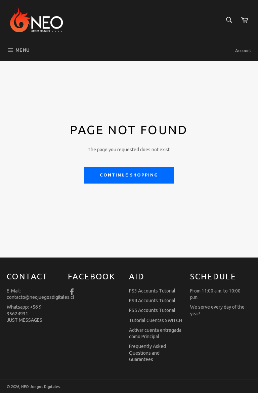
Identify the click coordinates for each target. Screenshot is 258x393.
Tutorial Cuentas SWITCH (155, 320)
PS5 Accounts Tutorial (152, 310)
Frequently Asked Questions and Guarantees (147, 353)
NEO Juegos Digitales (40, 387)
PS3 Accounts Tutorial (152, 290)
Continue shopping (129, 174)
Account (243, 50)
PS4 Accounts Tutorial (152, 300)
